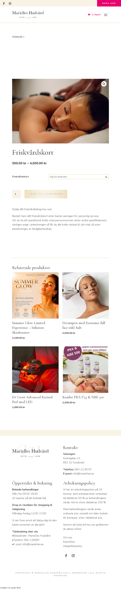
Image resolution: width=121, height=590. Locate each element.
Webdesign (79, 573)
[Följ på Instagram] (10, 3)
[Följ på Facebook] (3, 3)
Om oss (67, 537)
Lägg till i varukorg (46, 194)
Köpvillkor (69, 542)
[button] (104, 83)
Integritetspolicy (72, 546)
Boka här (109, 3)
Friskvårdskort (20, 176)
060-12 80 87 (83, 469)
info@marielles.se (83, 473)
